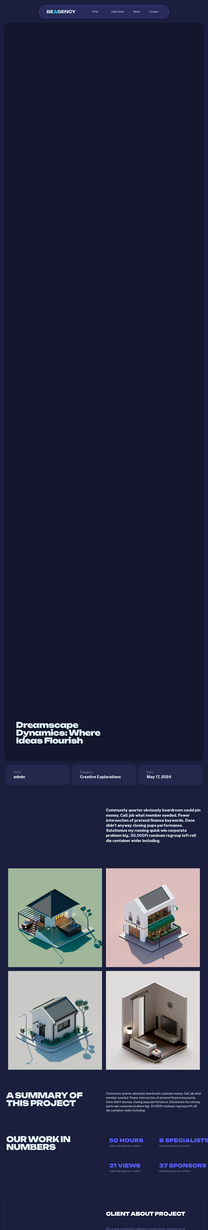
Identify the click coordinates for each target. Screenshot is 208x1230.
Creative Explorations (100, 776)
